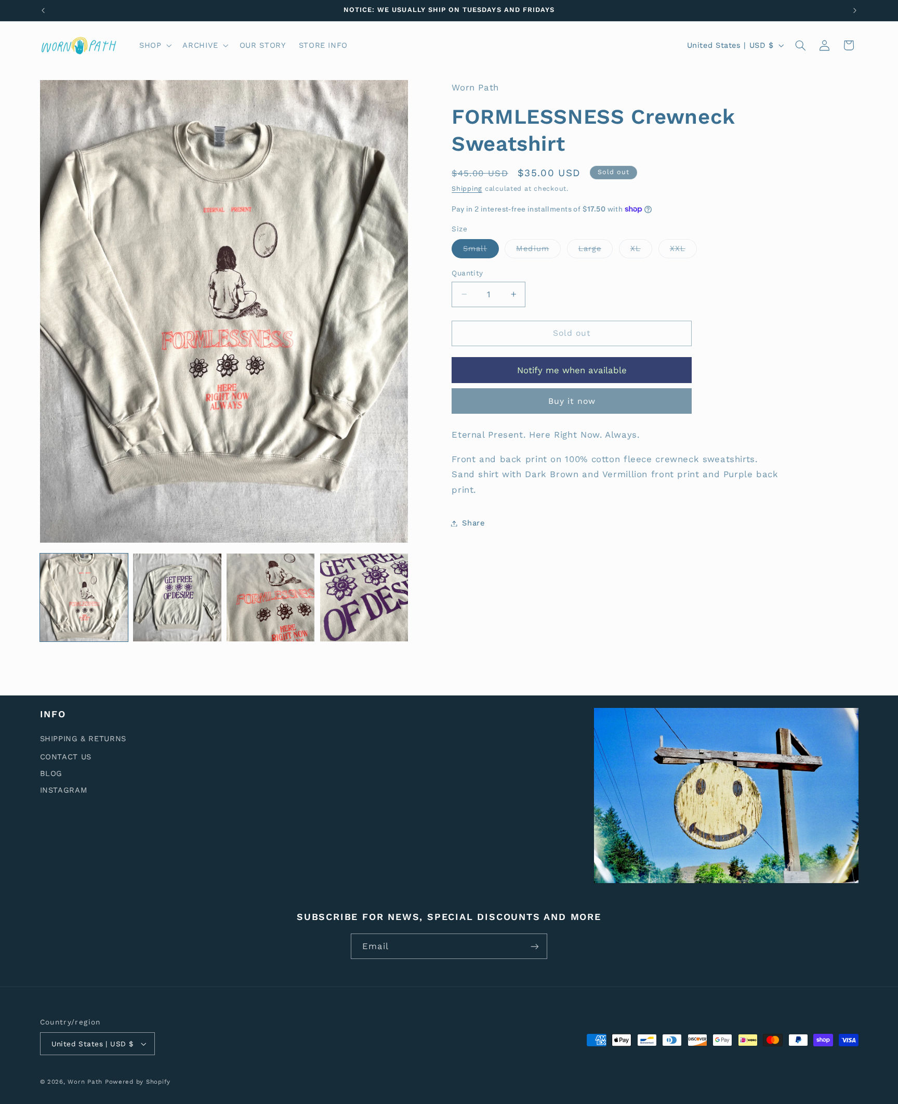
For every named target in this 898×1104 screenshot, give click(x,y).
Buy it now (572, 401)
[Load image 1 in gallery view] (84, 597)
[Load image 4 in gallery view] (364, 597)
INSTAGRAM (64, 790)
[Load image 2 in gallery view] (177, 597)
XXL (683, 250)
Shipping (467, 188)
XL (641, 250)
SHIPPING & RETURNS (83, 738)
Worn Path (85, 1081)
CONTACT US (65, 756)
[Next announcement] (854, 10)
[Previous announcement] (43, 10)
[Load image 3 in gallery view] (270, 597)
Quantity (467, 273)
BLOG (51, 773)
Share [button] (473, 523)
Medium (538, 250)
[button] (154, 45)
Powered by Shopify (137, 1081)
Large (595, 250)
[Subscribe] (535, 946)
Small (480, 250)
